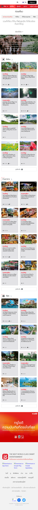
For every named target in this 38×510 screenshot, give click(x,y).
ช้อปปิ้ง (7, 478)
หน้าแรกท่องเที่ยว (8, 17)
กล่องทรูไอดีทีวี (22, 478)
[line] (14, 500)
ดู (10, 473)
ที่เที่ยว (17, 17)
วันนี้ (6, 473)
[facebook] (19, 500)
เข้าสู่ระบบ (32, 2)
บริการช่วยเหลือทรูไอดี (19, 482)
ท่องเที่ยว (11, 6)
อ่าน (5, 6)
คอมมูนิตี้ (30, 478)
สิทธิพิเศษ (16, 473)
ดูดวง (25, 6)
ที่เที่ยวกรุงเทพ (26, 17)
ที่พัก (34, 17)
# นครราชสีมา (6, 100)
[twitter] (24, 500)
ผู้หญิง (19, 6)
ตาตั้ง (31, 473)
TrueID (4, 2)
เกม (26, 473)
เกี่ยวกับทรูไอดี (6, 488)
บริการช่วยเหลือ (16, 491)
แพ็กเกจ (13, 478)
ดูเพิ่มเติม (18, 169)
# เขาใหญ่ (5, 74)
